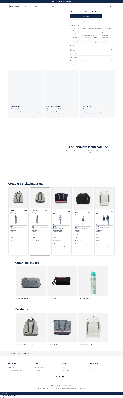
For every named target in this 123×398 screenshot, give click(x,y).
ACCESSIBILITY (71, 387)
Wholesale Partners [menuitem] (66, 365)
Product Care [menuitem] (38, 368)
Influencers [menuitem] (64, 367)
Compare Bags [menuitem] (11, 367)
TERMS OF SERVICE (53, 387)
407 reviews (3, 397)
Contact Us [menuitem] (37, 370)
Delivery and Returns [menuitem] (40, 367)
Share (74, 64)
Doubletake (58, 385)
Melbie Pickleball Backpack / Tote (26, 344)
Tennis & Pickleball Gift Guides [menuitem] (15, 370)
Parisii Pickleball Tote (54, 344)
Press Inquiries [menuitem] (65, 370)
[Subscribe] (112, 370)
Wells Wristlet (52, 298)
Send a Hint (86, 21)
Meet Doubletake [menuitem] (12, 365)
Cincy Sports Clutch (23, 298)
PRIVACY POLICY (62, 387)
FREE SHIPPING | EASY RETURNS (61, 1)
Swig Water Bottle (84, 298)
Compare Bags (74, 45)
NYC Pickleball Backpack (86, 344)
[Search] (111, 6)
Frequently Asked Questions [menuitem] (41, 365)
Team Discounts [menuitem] (65, 368)
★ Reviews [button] (4, 393)
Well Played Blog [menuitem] (12, 368)
